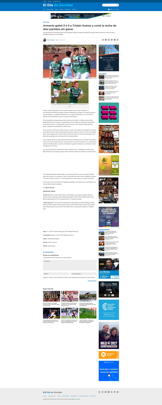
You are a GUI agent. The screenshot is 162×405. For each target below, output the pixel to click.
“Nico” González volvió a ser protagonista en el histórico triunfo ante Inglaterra (86, 321)
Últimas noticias (50, 9)
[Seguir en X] (99, 392)
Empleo (56, 9)
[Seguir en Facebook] (102, 392)
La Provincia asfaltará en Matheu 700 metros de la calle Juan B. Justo (111, 232)
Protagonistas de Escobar (84, 396)
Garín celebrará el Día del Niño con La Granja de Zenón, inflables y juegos (112, 237)
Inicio (44, 9)
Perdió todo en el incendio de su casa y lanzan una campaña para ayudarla (112, 242)
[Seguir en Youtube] (108, 392)
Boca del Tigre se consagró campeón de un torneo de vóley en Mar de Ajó (51, 304)
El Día (58, 5)
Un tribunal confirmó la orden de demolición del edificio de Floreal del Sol (112, 98)
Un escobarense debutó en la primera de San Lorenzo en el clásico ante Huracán (50, 321)
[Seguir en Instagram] (105, 392)
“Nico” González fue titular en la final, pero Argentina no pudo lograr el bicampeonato (69, 321)
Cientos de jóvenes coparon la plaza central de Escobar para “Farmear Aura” (112, 76)
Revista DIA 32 (93, 396)
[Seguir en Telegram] (114, 392)
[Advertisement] (69, 163)
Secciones (74, 9)
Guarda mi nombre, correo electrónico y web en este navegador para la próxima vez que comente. (69, 277)
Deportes (46, 22)
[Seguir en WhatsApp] (111, 392)
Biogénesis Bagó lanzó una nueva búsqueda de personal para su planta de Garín (112, 82)
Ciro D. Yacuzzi (51, 40)
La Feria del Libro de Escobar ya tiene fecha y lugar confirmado (111, 92)
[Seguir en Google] (117, 392)
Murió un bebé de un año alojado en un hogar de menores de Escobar (111, 87)
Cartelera (61, 9)
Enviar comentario (92, 280)
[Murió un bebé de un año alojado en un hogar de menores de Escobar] (101, 88)
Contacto (50, 1)
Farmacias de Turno (57, 1)
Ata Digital (78, 399)
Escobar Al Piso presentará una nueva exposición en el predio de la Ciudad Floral (111, 248)
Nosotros (45, 1)
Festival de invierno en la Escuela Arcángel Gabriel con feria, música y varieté (112, 253)
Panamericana (67, 9)
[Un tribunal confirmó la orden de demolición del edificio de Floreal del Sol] (101, 98)
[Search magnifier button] (117, 5)
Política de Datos (65, 396)
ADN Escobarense (73, 396)
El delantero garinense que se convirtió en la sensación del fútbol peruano (69, 304)
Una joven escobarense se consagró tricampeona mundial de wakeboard (87, 304)
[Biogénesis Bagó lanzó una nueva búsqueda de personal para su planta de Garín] (101, 82)
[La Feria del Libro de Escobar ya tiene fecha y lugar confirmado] (101, 93)
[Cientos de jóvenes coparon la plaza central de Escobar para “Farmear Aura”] (101, 77)
